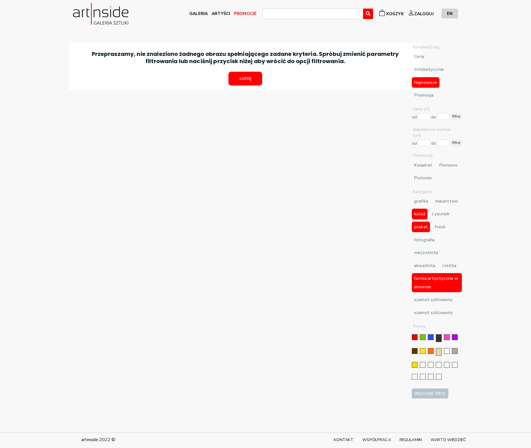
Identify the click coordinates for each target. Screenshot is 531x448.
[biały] (446, 351)
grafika (421, 201)
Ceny (419, 56)
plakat (421, 227)
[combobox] (312, 14)
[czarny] (438, 338)
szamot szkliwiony (433, 299)
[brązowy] (414, 351)
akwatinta (424, 265)
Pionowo (448, 165)
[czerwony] (414, 337)
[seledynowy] (438, 376)
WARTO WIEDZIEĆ (448, 439)
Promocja (423, 95)
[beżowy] (438, 352)
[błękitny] (454, 364)
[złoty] (414, 364)
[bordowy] (430, 376)
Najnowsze (425, 82)
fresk (440, 227)
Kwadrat (423, 165)
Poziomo (423, 178)
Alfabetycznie (429, 69)
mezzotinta (426, 252)
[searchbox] (265, 15)
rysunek (440, 214)
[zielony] (422, 337)
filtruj (456, 116)
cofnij (245, 78)
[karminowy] (414, 376)
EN (449, 13)
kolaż (419, 214)
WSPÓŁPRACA (376, 439)
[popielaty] (422, 376)
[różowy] (446, 337)
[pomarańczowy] (430, 351)
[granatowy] (446, 364)
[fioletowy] (454, 337)
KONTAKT (343, 439)
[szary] (454, 351)
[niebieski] (430, 337)
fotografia (424, 240)
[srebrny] (422, 364)
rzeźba (449, 265)
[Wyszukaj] (368, 14)
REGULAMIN (411, 439)
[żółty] (422, 351)
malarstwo (446, 201)
